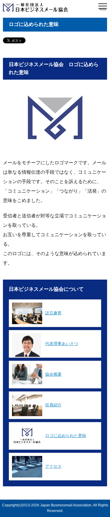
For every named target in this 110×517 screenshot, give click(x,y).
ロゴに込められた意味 (65, 435)
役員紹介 (53, 405)
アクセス (53, 466)
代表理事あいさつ (61, 343)
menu (102, 9)
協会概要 (53, 374)
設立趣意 (53, 313)
